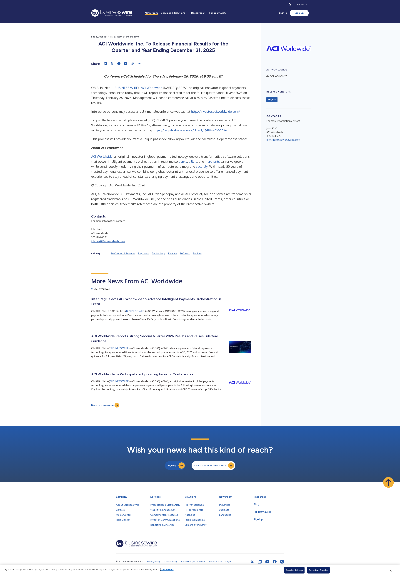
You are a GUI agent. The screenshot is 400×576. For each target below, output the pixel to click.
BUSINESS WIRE (126, 88)
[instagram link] (282, 561)
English (272, 99)
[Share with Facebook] (118, 63)
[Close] (391, 570)
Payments (143, 253)
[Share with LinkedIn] (105, 63)
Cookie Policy (167, 569)
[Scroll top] (388, 482)
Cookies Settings (294, 570)
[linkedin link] (260, 561)
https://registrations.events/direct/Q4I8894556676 (190, 130)
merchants (212, 161)
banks (183, 161)
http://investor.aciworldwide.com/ (215, 111)
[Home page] (111, 13)
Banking (197, 253)
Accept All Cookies (318, 570)
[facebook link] (275, 561)
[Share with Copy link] (132, 63)
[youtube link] (267, 561)
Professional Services (123, 253)
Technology (158, 253)
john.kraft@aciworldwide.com (108, 241)
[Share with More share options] (139, 63)
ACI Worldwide (151, 88)
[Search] (290, 4)
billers (193, 161)
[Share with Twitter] (112, 63)
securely (202, 166)
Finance (172, 253)
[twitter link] (252, 561)
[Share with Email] (125, 63)
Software (185, 253)
